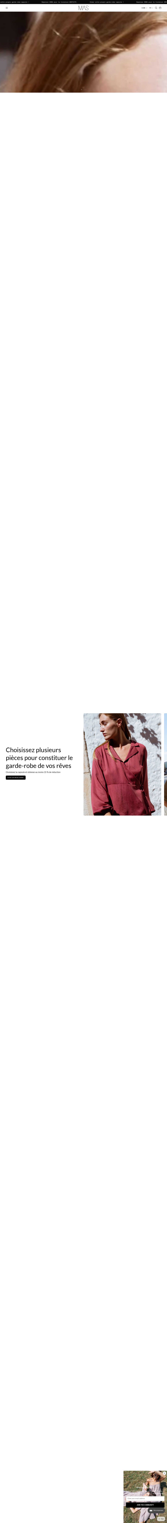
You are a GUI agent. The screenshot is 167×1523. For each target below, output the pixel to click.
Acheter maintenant (15, 1191)
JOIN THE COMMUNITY (145, 1505)
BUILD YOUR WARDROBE (57, 1144)
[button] (156, 8)
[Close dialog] (164, 1473)
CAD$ (143, 8)
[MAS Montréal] (83, 8)
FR (150, 8)
